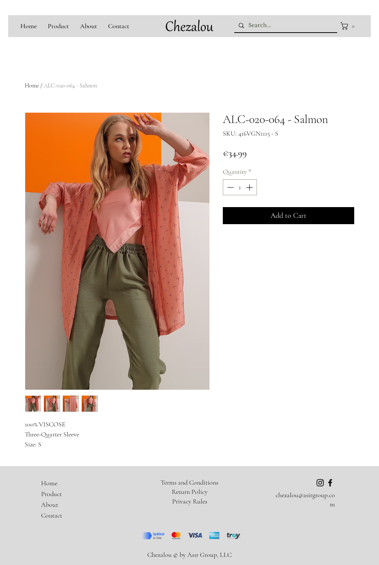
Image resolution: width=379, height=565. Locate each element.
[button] (350, 26)
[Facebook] (330, 483)
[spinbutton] (239, 187)
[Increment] (250, 187)
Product (51, 494)
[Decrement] (229, 187)
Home (32, 85)
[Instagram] (320, 483)
